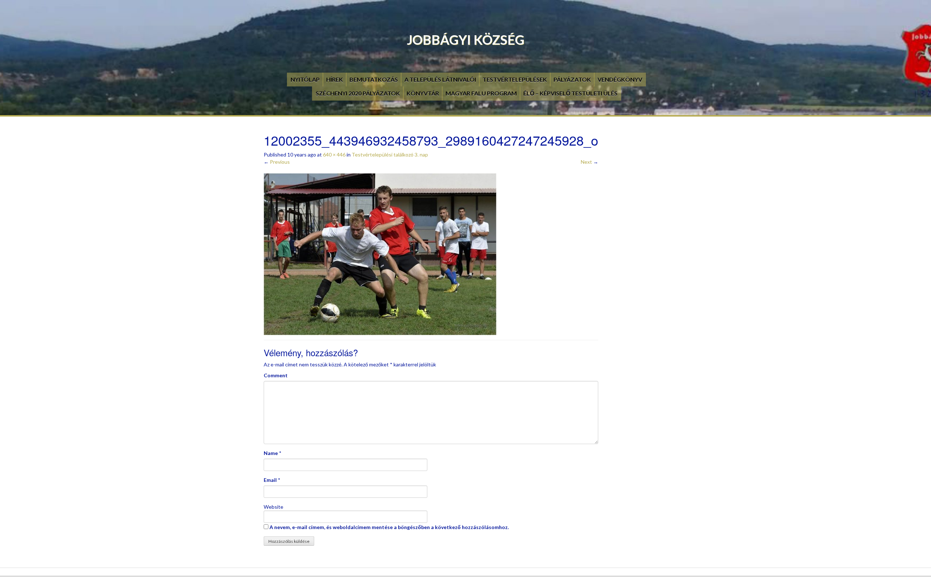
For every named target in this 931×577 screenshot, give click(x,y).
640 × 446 (334, 154)
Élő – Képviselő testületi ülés (570, 93)
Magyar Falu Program (481, 93)
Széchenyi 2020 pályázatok (358, 93)
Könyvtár (423, 93)
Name (271, 453)
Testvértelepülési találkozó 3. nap (390, 154)
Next (589, 162)
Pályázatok (572, 79)
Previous (277, 162)
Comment (276, 375)
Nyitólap (305, 79)
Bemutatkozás (373, 79)
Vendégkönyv (620, 79)
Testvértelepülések (515, 79)
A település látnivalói (440, 79)
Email (270, 480)
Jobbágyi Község (465, 40)
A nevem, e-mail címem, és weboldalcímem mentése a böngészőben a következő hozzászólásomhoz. (389, 527)
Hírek (334, 79)
